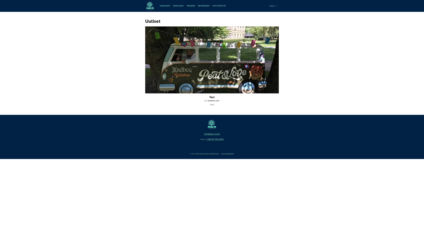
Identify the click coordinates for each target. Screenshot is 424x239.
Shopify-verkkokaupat (211, 154)
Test (212, 97)
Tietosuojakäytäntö (227, 154)
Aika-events (200, 154)
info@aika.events (212, 134)
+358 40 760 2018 (214, 139)
